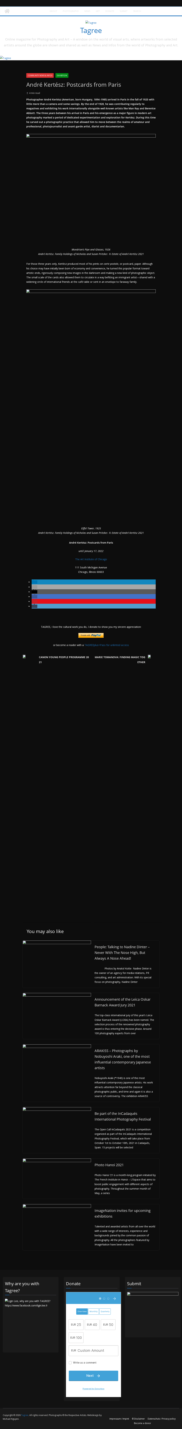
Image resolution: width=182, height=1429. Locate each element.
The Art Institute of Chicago (91, 559)
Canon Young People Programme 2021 (64, 659)
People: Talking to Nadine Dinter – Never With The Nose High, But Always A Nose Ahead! (122, 952)
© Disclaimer (138, 1418)
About (53, 11)
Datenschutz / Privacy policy (162, 1418)
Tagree (91, 30)
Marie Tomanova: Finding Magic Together (120, 659)
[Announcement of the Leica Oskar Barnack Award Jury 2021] (57, 995)
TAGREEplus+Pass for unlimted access (106, 645)
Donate (109, 11)
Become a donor (142, 1423)
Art (98, 11)
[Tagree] (7, 11)
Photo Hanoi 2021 (109, 1164)
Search (137, 11)
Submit (123, 11)
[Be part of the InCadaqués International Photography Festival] (57, 1109)
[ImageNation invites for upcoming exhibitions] (57, 1206)
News (87, 11)
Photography (71, 11)
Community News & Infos (40, 75)
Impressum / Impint (119, 1418)
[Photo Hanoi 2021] (57, 1160)
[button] (34, 582)
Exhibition (62, 75)
